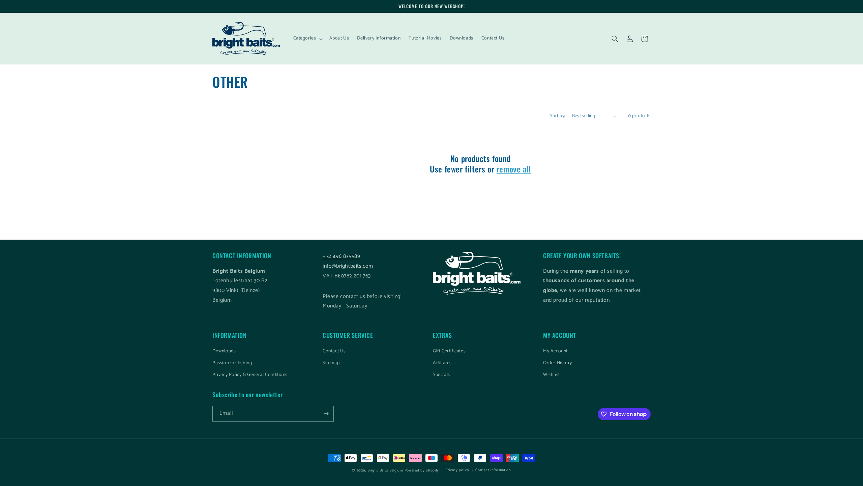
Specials (441, 375)
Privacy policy (457, 470)
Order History (557, 363)
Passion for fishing (232, 363)
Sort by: (557, 116)
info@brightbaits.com (348, 266)
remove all (514, 169)
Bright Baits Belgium (385, 470)
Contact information (493, 470)
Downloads (224, 351)
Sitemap (331, 363)
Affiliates (442, 363)
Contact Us (334, 351)
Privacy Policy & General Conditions (250, 375)
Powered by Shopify (422, 470)
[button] (307, 38)
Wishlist (551, 375)
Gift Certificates (449, 351)
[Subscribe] (326, 414)
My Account (555, 351)
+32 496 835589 (341, 256)
